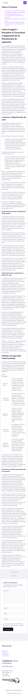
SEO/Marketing (6, 675)
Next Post (14, 576)
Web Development (6, 672)
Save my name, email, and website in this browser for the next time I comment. (13, 624)
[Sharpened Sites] (5, 2)
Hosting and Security (7, 670)
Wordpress (5, 651)
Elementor (4, 652)
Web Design (5, 674)
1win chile (11, 54)
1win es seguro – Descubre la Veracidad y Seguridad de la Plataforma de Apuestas (15, 11)
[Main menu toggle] (25, 2)
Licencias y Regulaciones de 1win (13, 14)
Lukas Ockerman (10, 662)
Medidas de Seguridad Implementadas (14, 22)
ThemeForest (5, 656)
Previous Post (14, 572)
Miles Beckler (5, 654)
